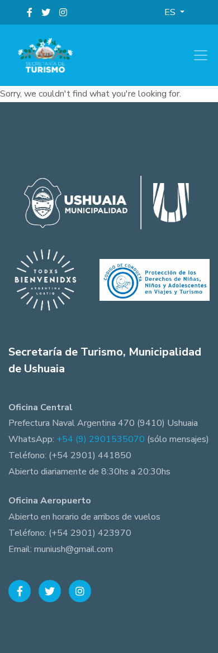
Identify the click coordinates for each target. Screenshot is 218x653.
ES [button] (171, 12)
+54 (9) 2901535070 (100, 439)
